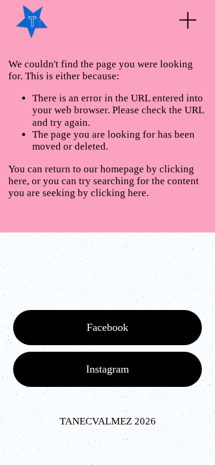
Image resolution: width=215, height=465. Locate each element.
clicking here (118, 193)
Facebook (107, 327)
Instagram (107, 369)
